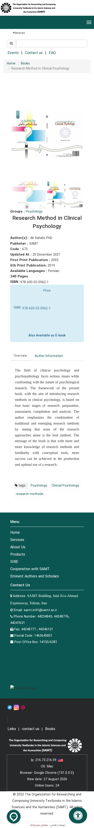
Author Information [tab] (49, 356)
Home (11, 63)
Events (13, 53)
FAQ (52, 53)
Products (17, 554)
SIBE (14, 562)
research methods (29, 494)
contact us (30, 729)
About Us (17, 547)
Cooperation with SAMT (30, 569)
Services (17, 540)
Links (12, 729)
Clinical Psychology (65, 485)
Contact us (34, 53)
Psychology (34, 211)
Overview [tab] (20, 355)
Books (25, 63)
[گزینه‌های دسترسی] (78, 815)
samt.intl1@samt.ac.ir (40, 610)
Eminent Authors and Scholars (34, 576)
